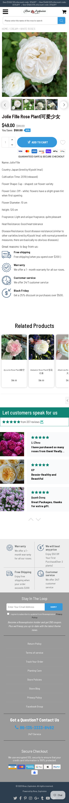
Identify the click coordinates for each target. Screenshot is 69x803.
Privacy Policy (34, 697)
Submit (53, 607)
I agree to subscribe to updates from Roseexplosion (36, 616)
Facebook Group (34, 706)
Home (5, 28)
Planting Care (35, 670)
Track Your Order (34, 661)
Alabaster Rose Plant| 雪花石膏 (41, 371)
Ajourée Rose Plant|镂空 (14, 370)
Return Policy (34, 643)
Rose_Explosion (29, 786)
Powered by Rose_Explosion (35, 791)
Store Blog (34, 688)
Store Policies (34, 679)
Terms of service (34, 652)
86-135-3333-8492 (37, 727)
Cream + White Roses (22, 28)
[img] (11, 422)
